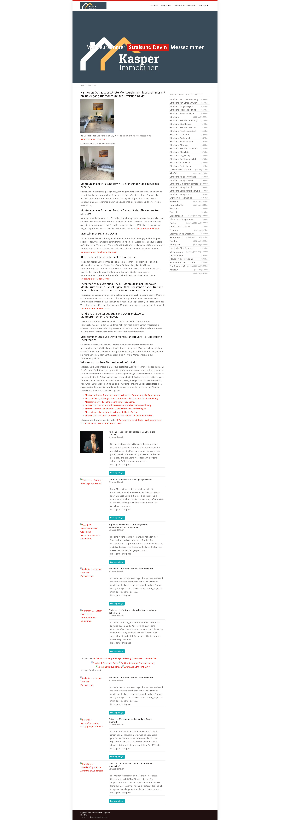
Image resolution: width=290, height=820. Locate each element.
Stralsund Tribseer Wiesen (189, 127)
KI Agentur (85, 817)
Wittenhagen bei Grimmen (189, 254)
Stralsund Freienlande (189, 166)
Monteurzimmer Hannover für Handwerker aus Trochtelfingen (115, 408)
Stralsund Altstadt (189, 145)
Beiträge (203, 5)
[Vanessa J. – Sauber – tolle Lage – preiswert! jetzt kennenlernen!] (91, 489)
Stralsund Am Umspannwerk (189, 102)
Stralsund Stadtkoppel (189, 124)
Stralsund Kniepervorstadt (189, 176)
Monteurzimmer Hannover (93, 139)
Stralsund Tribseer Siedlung (189, 120)
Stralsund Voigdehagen (189, 106)
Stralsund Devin (116, 437)
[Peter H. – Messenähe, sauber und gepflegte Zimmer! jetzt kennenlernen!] (91, 729)
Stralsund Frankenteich (189, 141)
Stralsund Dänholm (189, 134)
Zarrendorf (185, 201)
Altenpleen (185, 244)
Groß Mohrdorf (189, 266)
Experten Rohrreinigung (99, 817)
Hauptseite (166, 5)
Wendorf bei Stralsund (189, 197)
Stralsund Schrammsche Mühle (189, 190)
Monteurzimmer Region (185, 5)
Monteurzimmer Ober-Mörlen (95, 278)
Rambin (185, 241)
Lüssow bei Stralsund (186, 169)
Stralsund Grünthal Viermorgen (189, 183)
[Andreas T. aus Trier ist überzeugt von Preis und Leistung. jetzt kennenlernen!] (91, 442)
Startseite (153, 5)
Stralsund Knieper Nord (189, 194)
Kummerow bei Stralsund (189, 262)
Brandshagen (181, 215)
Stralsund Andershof (189, 138)
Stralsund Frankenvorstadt (189, 131)
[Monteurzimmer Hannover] (93, 5)
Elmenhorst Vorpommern (189, 219)
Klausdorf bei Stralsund (189, 258)
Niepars (186, 230)
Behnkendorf (189, 237)
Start (82, 85)
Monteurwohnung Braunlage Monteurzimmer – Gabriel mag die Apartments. (122, 395)
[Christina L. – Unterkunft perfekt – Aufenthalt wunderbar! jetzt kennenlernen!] (91, 773)
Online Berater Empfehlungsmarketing (112, 658)
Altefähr (185, 173)
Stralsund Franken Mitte (189, 113)
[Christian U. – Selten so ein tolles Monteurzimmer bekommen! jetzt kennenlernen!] (91, 620)
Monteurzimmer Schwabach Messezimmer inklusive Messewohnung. (118, 405)
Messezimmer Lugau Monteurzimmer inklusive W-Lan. (111, 412)
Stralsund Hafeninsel (189, 162)
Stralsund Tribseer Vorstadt (189, 148)
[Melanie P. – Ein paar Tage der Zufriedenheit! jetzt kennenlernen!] (91, 579)
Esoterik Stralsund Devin (110, 423)
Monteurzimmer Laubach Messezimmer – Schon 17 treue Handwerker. (119, 415)
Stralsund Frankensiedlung (189, 109)
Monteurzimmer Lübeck (147, 228)
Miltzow (186, 269)
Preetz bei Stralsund (189, 226)
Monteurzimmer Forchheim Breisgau (98, 252)
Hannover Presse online (144, 658)
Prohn (181, 223)
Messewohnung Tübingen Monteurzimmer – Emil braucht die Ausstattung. (121, 398)
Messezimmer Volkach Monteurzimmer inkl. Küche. (110, 402)
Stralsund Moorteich (189, 152)
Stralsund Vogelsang (189, 155)
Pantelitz (189, 212)
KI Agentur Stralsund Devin (130, 420)
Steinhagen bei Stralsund (189, 234)
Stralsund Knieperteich (189, 187)
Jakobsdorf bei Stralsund (189, 248)
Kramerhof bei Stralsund (189, 207)
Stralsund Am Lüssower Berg (189, 99)
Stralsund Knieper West (189, 180)
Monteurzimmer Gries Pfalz (95, 308)
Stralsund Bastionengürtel (189, 159)
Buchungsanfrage (116, 473)
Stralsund (185, 117)
